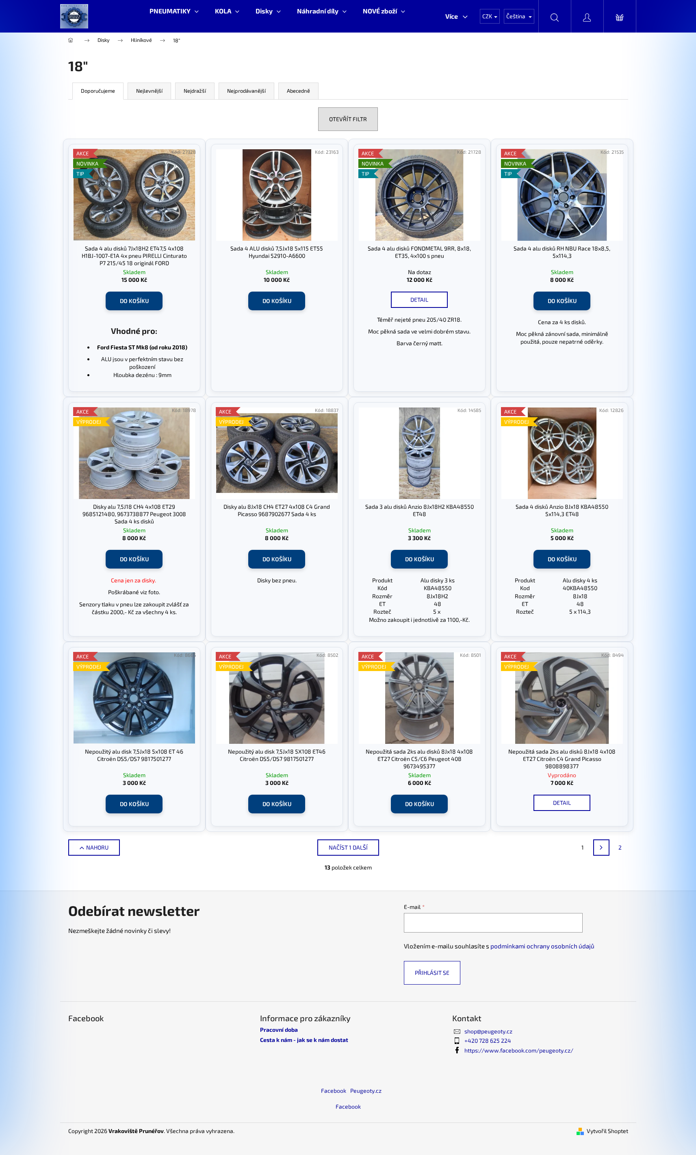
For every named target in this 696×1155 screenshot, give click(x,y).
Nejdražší (195, 90)
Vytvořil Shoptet (607, 1130)
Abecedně (298, 90)
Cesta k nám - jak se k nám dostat (304, 1040)
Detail (419, 299)
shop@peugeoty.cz (488, 1031)
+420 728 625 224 (487, 1040)
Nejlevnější (149, 90)
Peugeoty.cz (366, 1090)
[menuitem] (174, 11)
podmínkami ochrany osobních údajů (542, 946)
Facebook (333, 1090)
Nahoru (97, 847)
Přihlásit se (432, 972)
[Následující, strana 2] (601, 847)
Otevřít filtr (348, 119)
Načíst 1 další (348, 847)
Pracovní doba (279, 1029)
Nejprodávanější (246, 90)
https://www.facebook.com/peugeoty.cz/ (518, 1050)
